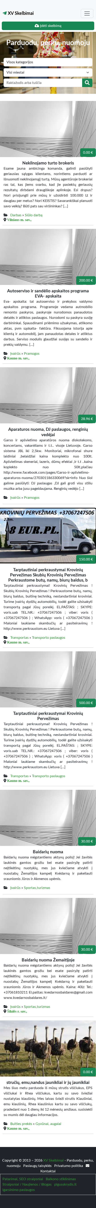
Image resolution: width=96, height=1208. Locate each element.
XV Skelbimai (20, 13)
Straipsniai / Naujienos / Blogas (27, 1184)
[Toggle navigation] (87, 13)
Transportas (19, 637)
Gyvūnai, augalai (48, 1124)
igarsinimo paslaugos (18, 1190)
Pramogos (32, 353)
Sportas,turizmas (37, 888)
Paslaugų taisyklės (37, 1166)
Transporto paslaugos (48, 637)
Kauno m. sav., (18, 358)
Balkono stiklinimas (61, 1179)
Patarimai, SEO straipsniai (22, 1179)
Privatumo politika (69, 1166)
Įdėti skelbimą (50, 26)
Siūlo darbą (33, 215)
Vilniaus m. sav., (19, 219)
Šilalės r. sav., (17, 1011)
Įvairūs (15, 353)
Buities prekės (21, 1124)
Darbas (15, 215)
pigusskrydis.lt (65, 1184)
